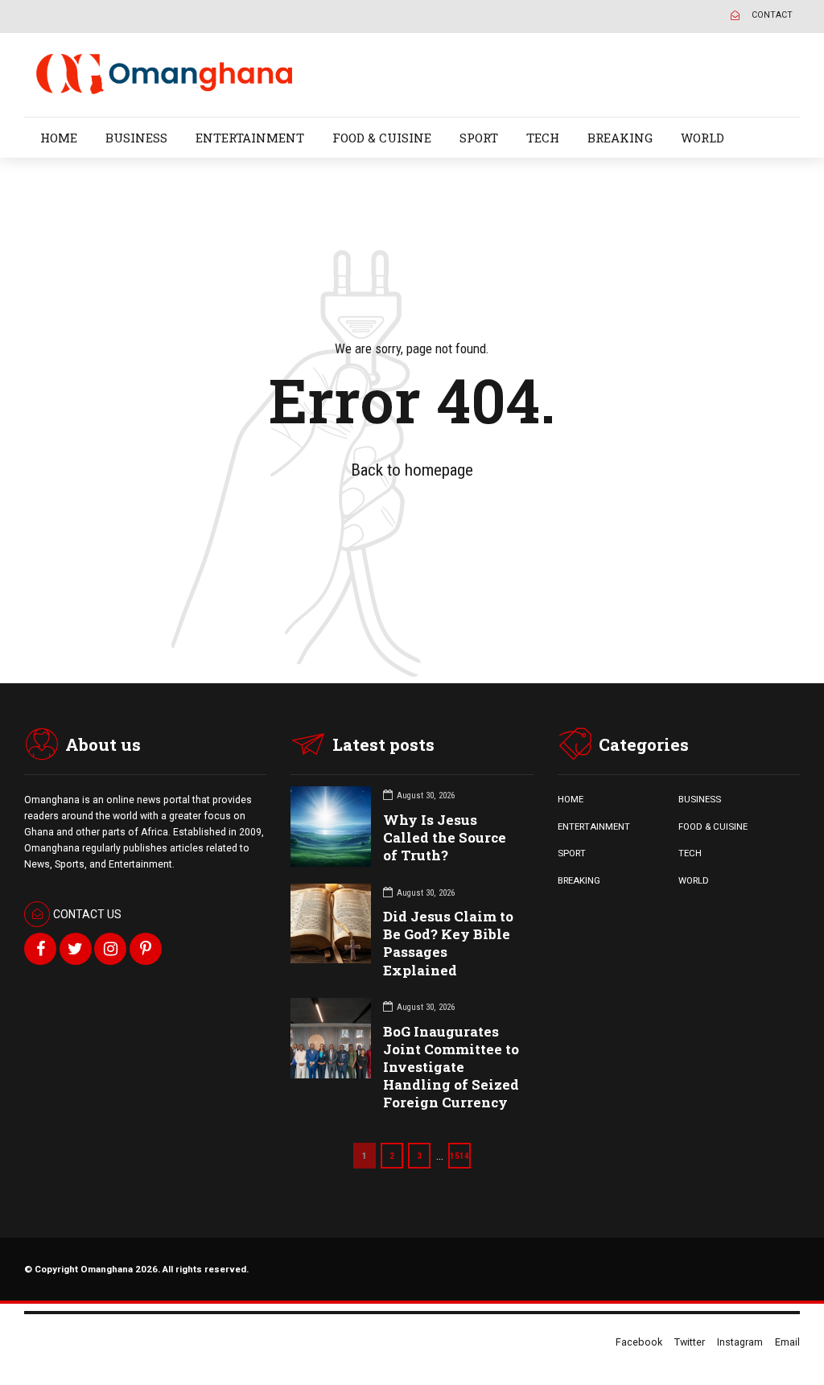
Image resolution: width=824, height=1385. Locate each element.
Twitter (689, 1342)
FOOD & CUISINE (381, 138)
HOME (58, 138)
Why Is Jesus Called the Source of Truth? (444, 837)
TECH (542, 138)
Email (787, 1342)
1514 (459, 1155)
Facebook (639, 1342)
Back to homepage (412, 470)
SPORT (478, 138)
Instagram (740, 1342)
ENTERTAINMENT (250, 138)
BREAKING (620, 138)
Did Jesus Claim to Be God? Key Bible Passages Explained (448, 943)
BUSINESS (136, 138)
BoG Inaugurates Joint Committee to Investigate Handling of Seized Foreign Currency (451, 1066)
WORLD (702, 138)
